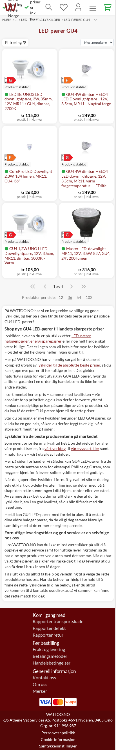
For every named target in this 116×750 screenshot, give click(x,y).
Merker (40, 691)
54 (79, 297)
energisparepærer (46, 341)
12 (61, 297)
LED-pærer (81, 335)
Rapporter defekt (49, 628)
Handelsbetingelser (51, 662)
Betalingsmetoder (50, 656)
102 (89, 297)
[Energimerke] (17, 80)
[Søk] (49, 7)
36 (70, 297)
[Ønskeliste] (63, 7)
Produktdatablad (73, 87)
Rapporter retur (48, 635)
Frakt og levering (49, 649)
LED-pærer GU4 (77, 19)
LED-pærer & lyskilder (40, 19)
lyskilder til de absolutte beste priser (68, 365)
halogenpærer (17, 341)
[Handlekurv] (107, 7)
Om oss (40, 684)
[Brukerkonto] (78, 7)
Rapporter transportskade (58, 621)
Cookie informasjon (58, 739)
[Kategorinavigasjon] (93, 7)
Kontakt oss (44, 677)
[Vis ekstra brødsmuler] (95, 20)
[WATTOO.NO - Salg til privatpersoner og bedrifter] (10, 7)
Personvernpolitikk (58, 732)
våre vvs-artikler (85, 448)
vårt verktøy (55, 448)
